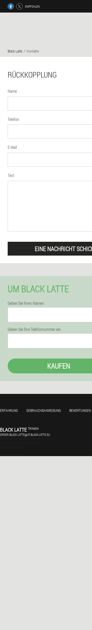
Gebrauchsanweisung (43, 410)
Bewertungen (80, 410)
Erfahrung (9, 410)
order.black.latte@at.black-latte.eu (25, 435)
